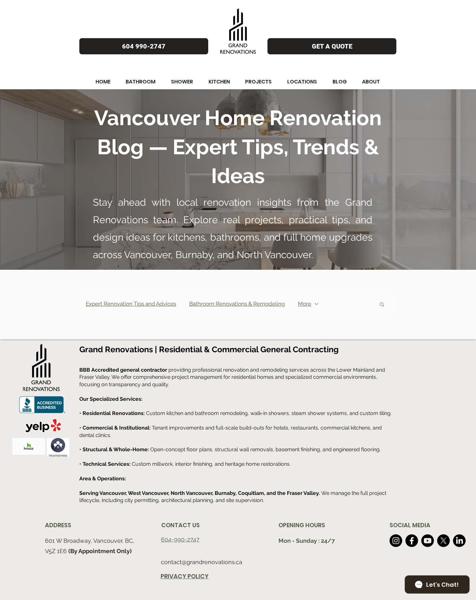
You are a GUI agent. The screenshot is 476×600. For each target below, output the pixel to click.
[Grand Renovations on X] (443, 540)
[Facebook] (411, 540)
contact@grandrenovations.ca (201, 562)
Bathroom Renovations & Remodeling (237, 303)
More (304, 303)
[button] (103, 81)
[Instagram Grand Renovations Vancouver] (396, 540)
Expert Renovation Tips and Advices (131, 303)
